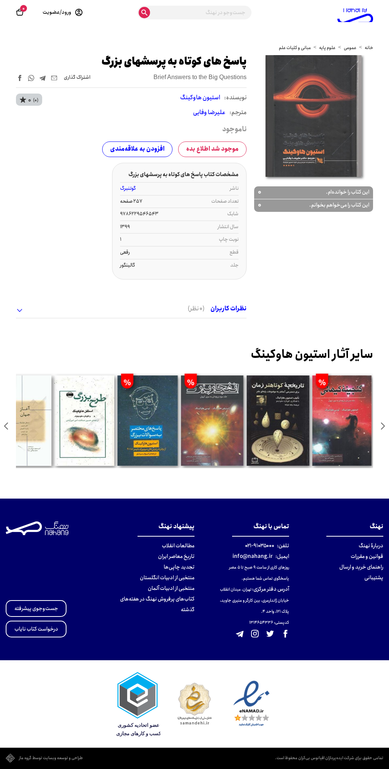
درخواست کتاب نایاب (36, 629)
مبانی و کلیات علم (295, 47)
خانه (369, 47)
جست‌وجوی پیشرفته (36, 608)
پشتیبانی (373, 578)
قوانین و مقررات (367, 556)
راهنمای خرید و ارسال (361, 567)
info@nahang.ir (252, 556)
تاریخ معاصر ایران (176, 556)
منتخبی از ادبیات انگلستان (167, 578)
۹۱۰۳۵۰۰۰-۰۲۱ (259, 546)
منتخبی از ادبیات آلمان (171, 588)
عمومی (350, 47)
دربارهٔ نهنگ (371, 546)
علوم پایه (327, 47)
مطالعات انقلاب (178, 546)
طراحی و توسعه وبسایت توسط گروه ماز (51, 758)
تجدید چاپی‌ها (179, 567)
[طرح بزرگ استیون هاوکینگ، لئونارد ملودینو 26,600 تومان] (84, 420)
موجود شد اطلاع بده (212, 149)
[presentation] (383, 426)
